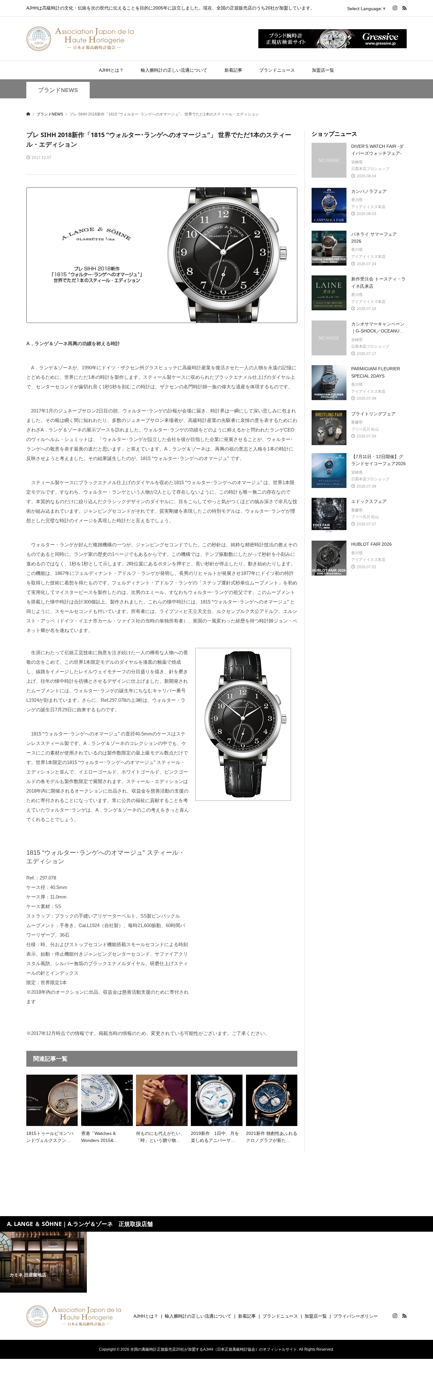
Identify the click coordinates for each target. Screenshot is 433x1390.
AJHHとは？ (111, 70)
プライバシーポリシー (355, 1316)
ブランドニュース (277, 70)
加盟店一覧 (323, 70)
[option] (43, 1262)
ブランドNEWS (58, 90)
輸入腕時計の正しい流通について (174, 70)
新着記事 (233, 70)
